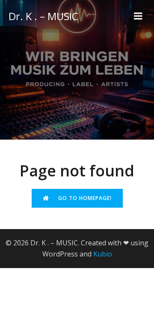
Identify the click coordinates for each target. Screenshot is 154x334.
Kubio (102, 254)
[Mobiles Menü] (138, 16)
